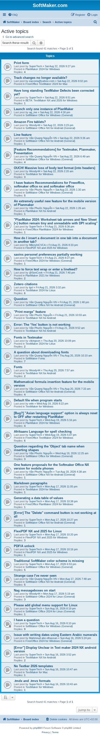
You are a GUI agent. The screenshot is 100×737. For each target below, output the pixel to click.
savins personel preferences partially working (48, 254)
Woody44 (34, 125)
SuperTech (35, 66)
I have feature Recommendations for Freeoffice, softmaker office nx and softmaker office (49, 184)
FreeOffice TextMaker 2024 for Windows (49, 437)
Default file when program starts (38, 400)
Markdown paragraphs (30, 483)
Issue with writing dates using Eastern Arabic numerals (55, 635)
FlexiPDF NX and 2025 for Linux (38, 531)
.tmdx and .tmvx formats (32, 681)
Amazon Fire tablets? (30, 122)
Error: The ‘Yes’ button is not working (42, 324)
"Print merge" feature (30, 312)
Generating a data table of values (38, 498)
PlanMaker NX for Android (40, 211)
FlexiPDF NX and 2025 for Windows (46, 247)
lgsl (31, 287)
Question (20, 299)
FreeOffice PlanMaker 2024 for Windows (49, 229)
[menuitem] (13, 15)
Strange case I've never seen (35, 575)
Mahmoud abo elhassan (43, 638)
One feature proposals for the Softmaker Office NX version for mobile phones (51, 466)
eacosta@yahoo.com (41, 81)
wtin (31, 403)
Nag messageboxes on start (34, 590)
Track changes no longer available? (40, 78)
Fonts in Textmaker (28, 337)
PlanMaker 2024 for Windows (42, 69)
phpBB (37, 728)
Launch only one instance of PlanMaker (43, 109)
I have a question (27, 620)
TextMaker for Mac (36, 672)
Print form (21, 63)
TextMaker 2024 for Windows (42, 489)
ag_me (33, 112)
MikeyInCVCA (37, 244)
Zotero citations (25, 284)
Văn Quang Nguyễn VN (43, 138)
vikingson (34, 340)
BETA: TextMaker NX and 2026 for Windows (51, 100)
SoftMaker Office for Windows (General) (49, 115)
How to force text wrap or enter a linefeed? (45, 269)
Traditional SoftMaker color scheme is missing (49, 561)
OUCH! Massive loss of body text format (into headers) (54, 168)
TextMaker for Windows (39, 174)
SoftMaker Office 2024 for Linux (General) (50, 596)
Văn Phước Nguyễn (40, 189)
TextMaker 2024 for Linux (40, 290)
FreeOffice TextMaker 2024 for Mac (46, 83)
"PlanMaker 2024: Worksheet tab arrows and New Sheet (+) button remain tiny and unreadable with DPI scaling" (56, 221)
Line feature (23, 135)
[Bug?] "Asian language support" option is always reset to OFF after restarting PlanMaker (55, 415)
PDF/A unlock (24, 546)
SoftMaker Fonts (35, 358)
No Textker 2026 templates (33, 666)
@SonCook (36, 272)
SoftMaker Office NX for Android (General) (50, 128)
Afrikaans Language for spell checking (43, 431)
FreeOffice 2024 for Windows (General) (48, 260)
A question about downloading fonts (41, 352)
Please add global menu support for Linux (45, 605)
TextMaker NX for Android (40, 317)
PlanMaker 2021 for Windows (42, 275)
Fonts (18, 367)
